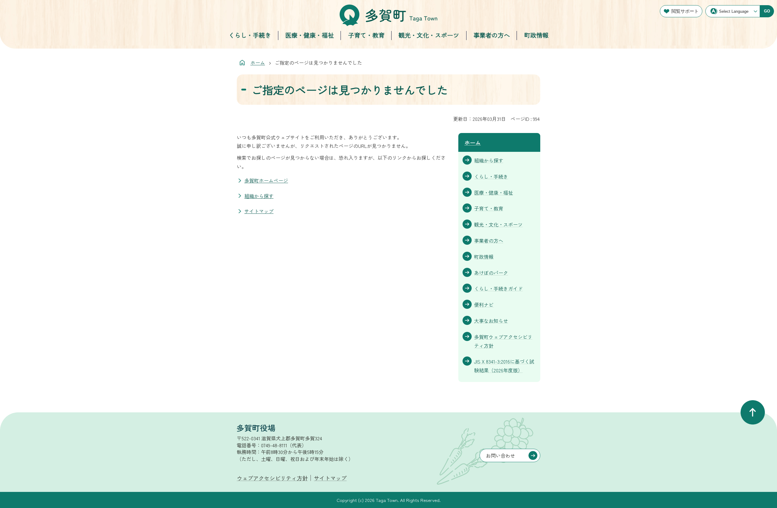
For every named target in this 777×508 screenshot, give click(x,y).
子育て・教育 (366, 35)
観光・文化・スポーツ (429, 35)
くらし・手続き (250, 35)
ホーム (257, 62)
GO (767, 11)
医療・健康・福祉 (309, 35)
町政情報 (536, 35)
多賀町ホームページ (266, 180)
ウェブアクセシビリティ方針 (272, 478)
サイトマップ (258, 211)
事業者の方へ (491, 35)
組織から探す (258, 195)
